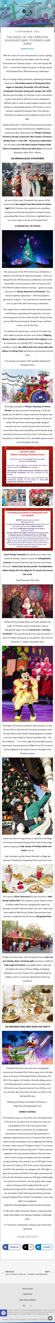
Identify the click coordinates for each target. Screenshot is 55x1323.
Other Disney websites (27, 1300)
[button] (3, 1313)
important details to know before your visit (34, 1314)
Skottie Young (28, 733)
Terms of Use (28, 1289)
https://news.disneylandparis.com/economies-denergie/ (27, 1205)
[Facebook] (24, 1306)
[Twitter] (31, 1306)
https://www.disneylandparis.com (27, 1106)
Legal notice (27, 1294)
